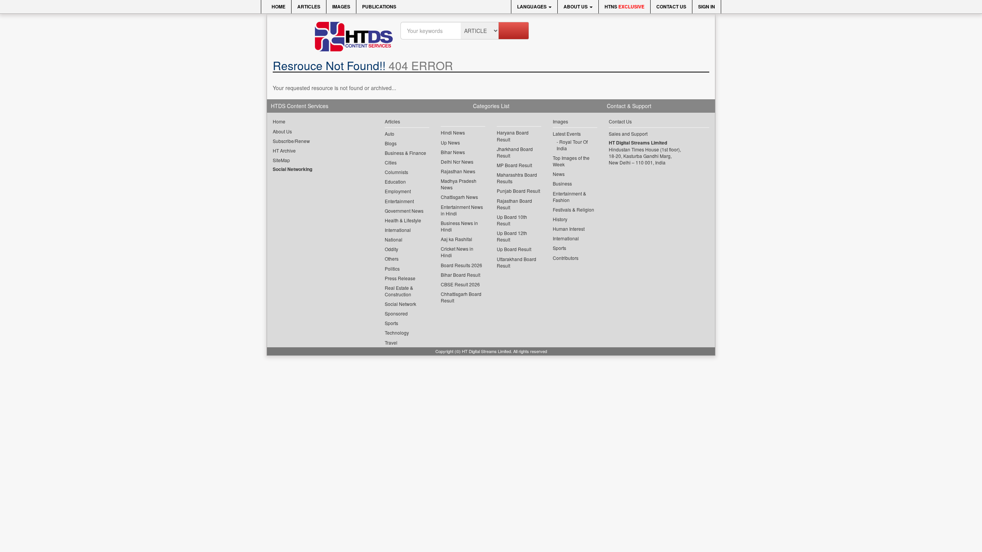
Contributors (565, 258)
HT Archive (284, 150)
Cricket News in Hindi (457, 251)
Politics (392, 268)
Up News (450, 142)
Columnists (396, 172)
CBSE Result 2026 (460, 284)
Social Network (400, 304)
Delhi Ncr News (457, 161)
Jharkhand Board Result (515, 152)
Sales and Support (628, 133)
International (398, 230)
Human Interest (569, 228)
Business (562, 183)
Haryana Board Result (513, 135)
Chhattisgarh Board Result (461, 297)
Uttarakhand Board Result (516, 262)
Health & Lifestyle (403, 220)
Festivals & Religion (573, 209)
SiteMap (281, 160)
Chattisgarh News (459, 197)
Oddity (391, 249)
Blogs (391, 143)
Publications (379, 6)
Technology (397, 332)
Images (341, 6)
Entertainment (399, 201)
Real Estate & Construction (399, 290)
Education (395, 181)
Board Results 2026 (461, 265)
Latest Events (567, 133)
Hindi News (453, 132)
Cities (391, 162)
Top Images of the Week (571, 161)
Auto (389, 133)
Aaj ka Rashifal (456, 239)
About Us (576, 6)
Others (392, 258)
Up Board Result (514, 249)
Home (277, 6)
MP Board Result (514, 165)
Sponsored (396, 313)
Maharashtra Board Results (517, 177)
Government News (404, 210)
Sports (391, 323)
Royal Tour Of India (572, 144)
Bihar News (453, 152)
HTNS (624, 6)
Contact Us (671, 6)
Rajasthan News (458, 171)
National (393, 239)
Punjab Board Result (518, 190)
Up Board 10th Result (512, 220)
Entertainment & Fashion (569, 196)
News (559, 174)
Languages (532, 6)
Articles (308, 6)
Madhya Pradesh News (458, 184)
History (560, 219)
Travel (391, 342)
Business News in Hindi (459, 226)
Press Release (400, 278)
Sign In (706, 6)
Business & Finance (405, 153)
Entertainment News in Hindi (462, 210)
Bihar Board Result (460, 274)
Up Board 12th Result (512, 236)
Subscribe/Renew (291, 141)
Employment (398, 191)
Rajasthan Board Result (514, 203)
